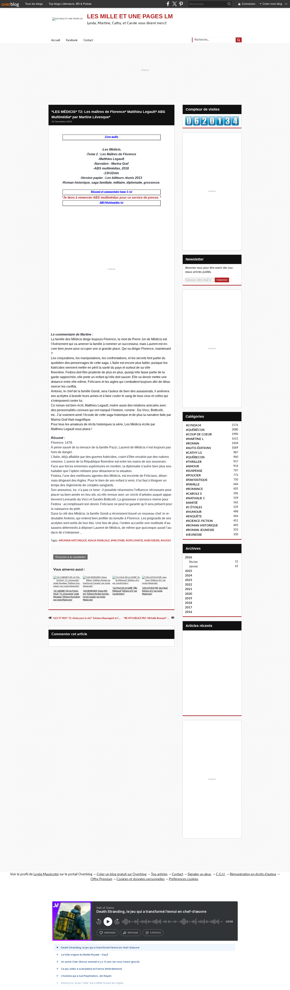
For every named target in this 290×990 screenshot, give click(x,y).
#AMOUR (192, 466)
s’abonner (110, 932)
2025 (188, 571)
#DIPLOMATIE (134, 540)
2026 (188, 557)
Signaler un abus (200, 874)
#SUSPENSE (194, 470)
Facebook (72, 40)
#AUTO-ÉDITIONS (198, 448)
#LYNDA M (193, 425)
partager (133, 932)
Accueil (55, 40)
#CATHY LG (194, 452)
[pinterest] (181, 4)
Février (193, 562)
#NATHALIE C (195, 498)
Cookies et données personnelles (141, 879)
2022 (188, 584)
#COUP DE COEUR (199, 434)
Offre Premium (101, 879)
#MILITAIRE (118, 540)
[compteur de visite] (212, 120)
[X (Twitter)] (174, 4)
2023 (188, 580)
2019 (188, 598)
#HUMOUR (194, 511)
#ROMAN (192, 443)
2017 (188, 607)
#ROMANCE (194, 489)
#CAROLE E (194, 493)
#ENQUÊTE (194, 516)
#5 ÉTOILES (194, 507)
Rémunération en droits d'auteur (253, 874)
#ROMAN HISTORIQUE (73, 540)
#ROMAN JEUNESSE (200, 530)
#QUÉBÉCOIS (195, 430)
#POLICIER (193, 475)
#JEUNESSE (194, 534)
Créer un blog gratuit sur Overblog (122, 874)
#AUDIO (166, 540)
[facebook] (168, 4)
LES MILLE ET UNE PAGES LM (130, 16)
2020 (188, 593)
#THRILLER (194, 461)
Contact (88, 40)
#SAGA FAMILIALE (99, 540)
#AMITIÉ (192, 502)
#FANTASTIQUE (197, 480)
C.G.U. (220, 874)
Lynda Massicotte (46, 874)
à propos (155, 932)
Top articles (159, 874)
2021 (188, 589)
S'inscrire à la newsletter (70, 557)
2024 (188, 575)
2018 (188, 602)
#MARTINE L (195, 439)
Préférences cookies (183, 879)
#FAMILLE (193, 484)
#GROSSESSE (152, 540)
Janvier (193, 566)
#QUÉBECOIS (195, 457)
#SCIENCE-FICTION (199, 521)
